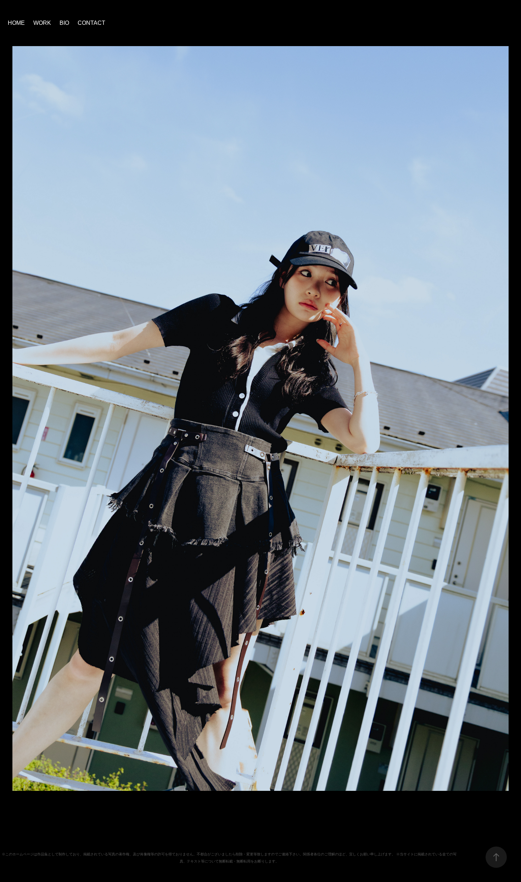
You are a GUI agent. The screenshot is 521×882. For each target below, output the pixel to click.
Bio (64, 23)
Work (42, 23)
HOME (16, 23)
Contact (91, 23)
